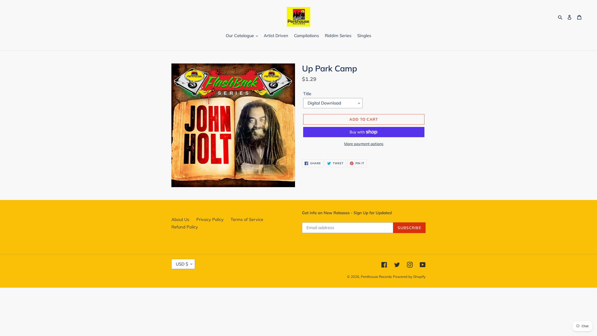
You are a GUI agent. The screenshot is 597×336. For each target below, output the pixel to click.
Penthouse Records (376, 276)
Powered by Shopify (409, 276)
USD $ (182, 264)
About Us (180, 219)
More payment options (363, 143)
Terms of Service (247, 219)
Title (307, 93)
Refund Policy (184, 227)
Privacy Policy (210, 219)
